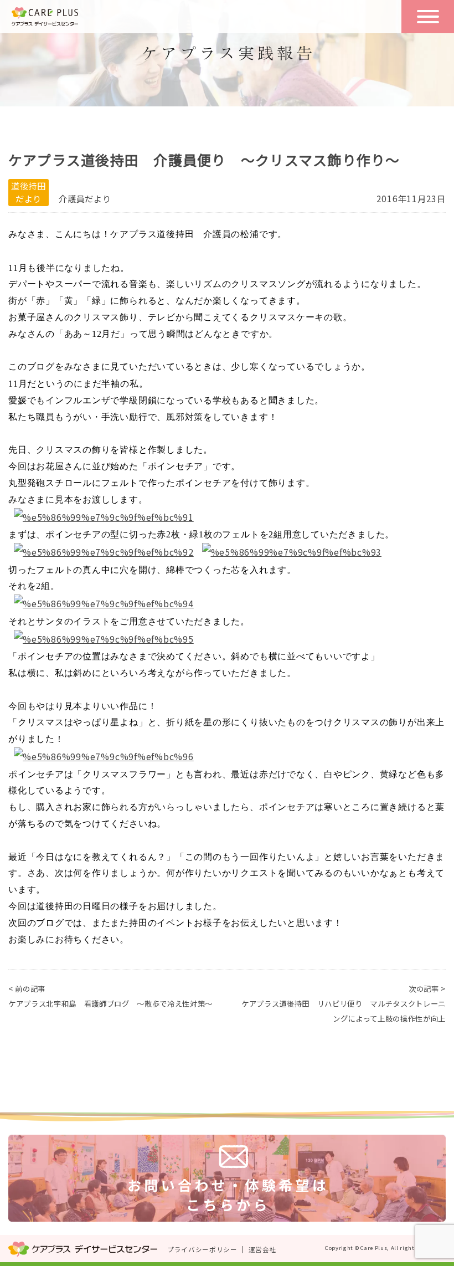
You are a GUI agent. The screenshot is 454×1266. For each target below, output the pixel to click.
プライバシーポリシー (202, 1249)
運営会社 (263, 1249)
